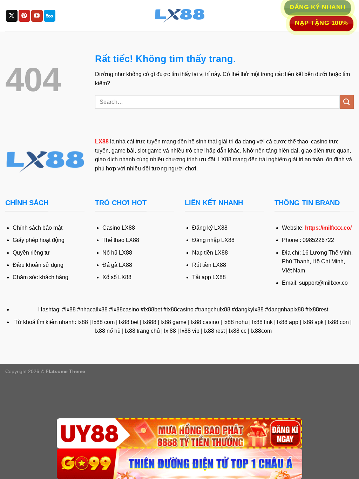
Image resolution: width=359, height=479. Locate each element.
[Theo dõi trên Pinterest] (24, 16)
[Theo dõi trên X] (12, 16)
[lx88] (179, 16)
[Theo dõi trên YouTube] (37, 16)
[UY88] (179, 433)
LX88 (102, 141)
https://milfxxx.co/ (328, 228)
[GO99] (179, 463)
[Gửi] (347, 102)
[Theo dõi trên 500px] (49, 16)
